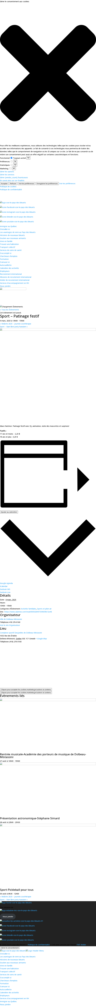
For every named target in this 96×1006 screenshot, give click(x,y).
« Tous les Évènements (9, 309)
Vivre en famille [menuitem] (6, 965)
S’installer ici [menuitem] (5, 954)
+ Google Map (41, 638)
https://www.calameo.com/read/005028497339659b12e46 (28, 612)
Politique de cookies (8, 186)
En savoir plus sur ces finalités (12, 180)
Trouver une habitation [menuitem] (9, 968)
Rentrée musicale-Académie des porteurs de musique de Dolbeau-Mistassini (43, 755)
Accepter (4, 183)
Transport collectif (7, 247)
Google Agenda (6, 583)
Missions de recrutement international (15, 277)
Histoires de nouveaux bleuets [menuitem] (12, 959)
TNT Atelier (81, 944)
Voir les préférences (26, 183)
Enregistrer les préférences (47, 183)
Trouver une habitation (9, 244)
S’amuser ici (5, 262)
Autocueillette (6, 265)
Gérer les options (7, 171)
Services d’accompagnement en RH (14, 283)
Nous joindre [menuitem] (5, 1004)
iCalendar (4, 586)
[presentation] (48, 700)
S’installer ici (5, 229)
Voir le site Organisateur (10, 625)
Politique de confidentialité (11, 189)
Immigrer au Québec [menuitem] (8, 1001)
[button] (48, 73)
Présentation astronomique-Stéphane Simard (30, 818)
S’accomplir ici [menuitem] (5, 977)
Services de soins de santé (11, 250)
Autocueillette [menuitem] (6, 989)
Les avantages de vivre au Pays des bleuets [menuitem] (18, 956)
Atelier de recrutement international (14, 280)
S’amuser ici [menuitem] (5, 986)
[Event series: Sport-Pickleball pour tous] (20, 894)
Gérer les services (7, 174)
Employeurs (5, 271)
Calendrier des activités (9, 268)
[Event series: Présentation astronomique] (21, 822)
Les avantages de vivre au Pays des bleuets (18, 232)
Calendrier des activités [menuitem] (9, 992)
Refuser (13, 183)
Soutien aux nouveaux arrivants (13, 238)
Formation (4, 259)
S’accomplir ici (5, 253)
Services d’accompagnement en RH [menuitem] (14, 998)
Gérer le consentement (10, 948)
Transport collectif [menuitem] (7, 971)
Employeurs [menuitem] (5, 995)
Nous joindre (5, 286)
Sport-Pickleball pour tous (17, 890)
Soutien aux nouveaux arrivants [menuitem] (13, 962)
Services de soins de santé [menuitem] (11, 974)
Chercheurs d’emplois (8, 256)
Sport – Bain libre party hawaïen (14, 326)
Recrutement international (11, 274)
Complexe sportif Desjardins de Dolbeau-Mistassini (21, 632)
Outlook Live (5, 592)
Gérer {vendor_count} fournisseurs (14, 177)
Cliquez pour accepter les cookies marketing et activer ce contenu (26, 689)
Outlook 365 (5, 589)
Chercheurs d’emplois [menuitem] (8, 980)
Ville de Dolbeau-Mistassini (11, 619)
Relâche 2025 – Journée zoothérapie (15, 324)
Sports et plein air (44, 609)
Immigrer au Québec (8, 226)
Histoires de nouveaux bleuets (12, 235)
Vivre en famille (6, 241)
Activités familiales (28, 609)
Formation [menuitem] (4, 983)
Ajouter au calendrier (9, 512)
